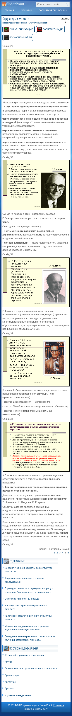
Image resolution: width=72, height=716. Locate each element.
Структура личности (38, 23)
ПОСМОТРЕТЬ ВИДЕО (53, 29)
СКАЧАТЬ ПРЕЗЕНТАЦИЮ (21, 29)
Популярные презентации (53, 10)
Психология (21, 23)
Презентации (8, 23)
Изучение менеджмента (18, 695)
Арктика (9, 688)
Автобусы (10, 682)
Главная (9, 10)
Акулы (8, 661)
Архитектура (12, 675)
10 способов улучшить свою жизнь (24, 655)
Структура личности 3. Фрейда (22, 598)
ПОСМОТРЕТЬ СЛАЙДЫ (20, 37)
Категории (26, 10)
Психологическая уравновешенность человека (31, 668)
